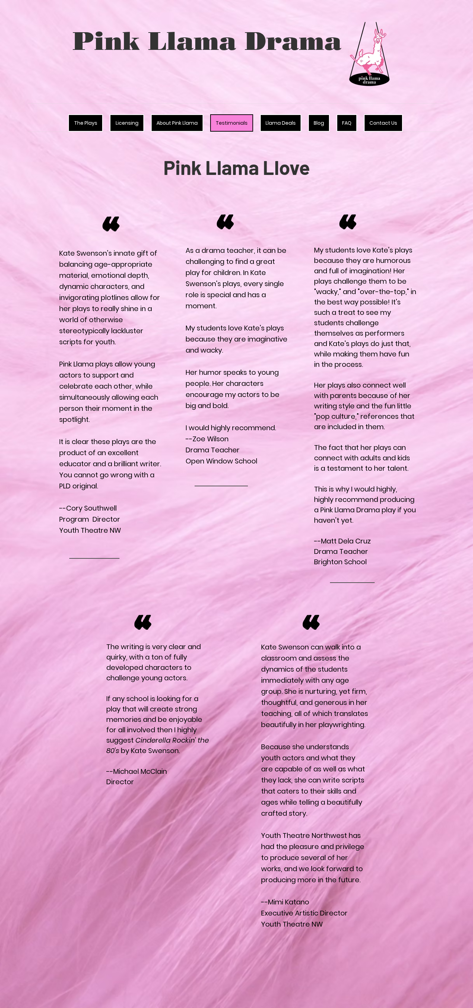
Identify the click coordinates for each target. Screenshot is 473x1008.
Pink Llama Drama (207, 40)
